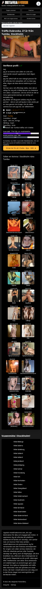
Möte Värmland (19, 508)
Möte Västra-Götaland (21, 523)
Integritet (6, 585)
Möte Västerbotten (20, 512)
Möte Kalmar (18, 469)
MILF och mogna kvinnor (11, 18)
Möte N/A (17, 477)
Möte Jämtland (19, 461)
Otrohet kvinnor (31, 18)
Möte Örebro (18, 484)
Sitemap (13, 585)
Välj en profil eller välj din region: (12, 23)
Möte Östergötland (20, 488)
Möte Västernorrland (21, 515)
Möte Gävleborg (19, 449)
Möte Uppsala (18, 504)
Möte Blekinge (18, 442)
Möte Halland (18, 457)
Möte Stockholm (19, 500)
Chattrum (31, 10)
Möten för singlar (31, 14)
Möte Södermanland (21, 496)
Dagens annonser (11, 10)
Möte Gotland (18, 453)
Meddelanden (11, 14)
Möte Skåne (18, 492)
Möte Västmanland (20, 519)
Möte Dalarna (18, 445)
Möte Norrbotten (19, 480)
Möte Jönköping (19, 465)
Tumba (10, 116)
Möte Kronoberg (19, 473)
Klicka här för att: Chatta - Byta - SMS (20, 148)
